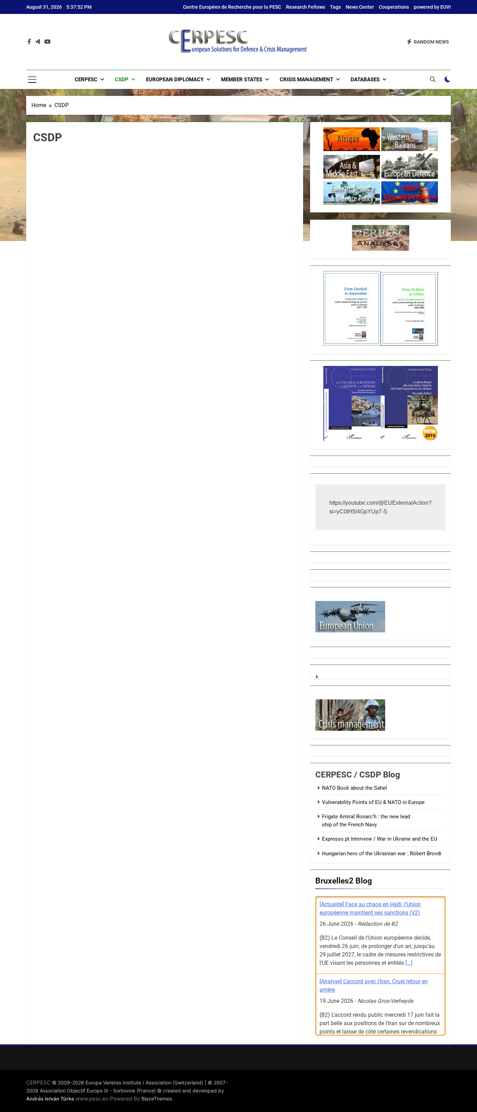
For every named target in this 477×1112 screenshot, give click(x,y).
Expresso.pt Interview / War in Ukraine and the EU (379, 839)
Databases (365, 79)
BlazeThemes (156, 1099)
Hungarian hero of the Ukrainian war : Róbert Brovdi (381, 853)
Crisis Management (306, 79)
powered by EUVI (432, 7)
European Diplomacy (175, 79)
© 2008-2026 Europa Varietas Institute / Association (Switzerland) (127, 1082)
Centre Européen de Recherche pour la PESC (232, 7)
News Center (360, 7)
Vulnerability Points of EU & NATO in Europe (373, 802)
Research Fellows (305, 7)
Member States (241, 79)
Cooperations (394, 7)
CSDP (122, 79)
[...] (408, 963)
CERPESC (86, 79)
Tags (335, 7)
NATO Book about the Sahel (354, 788)
